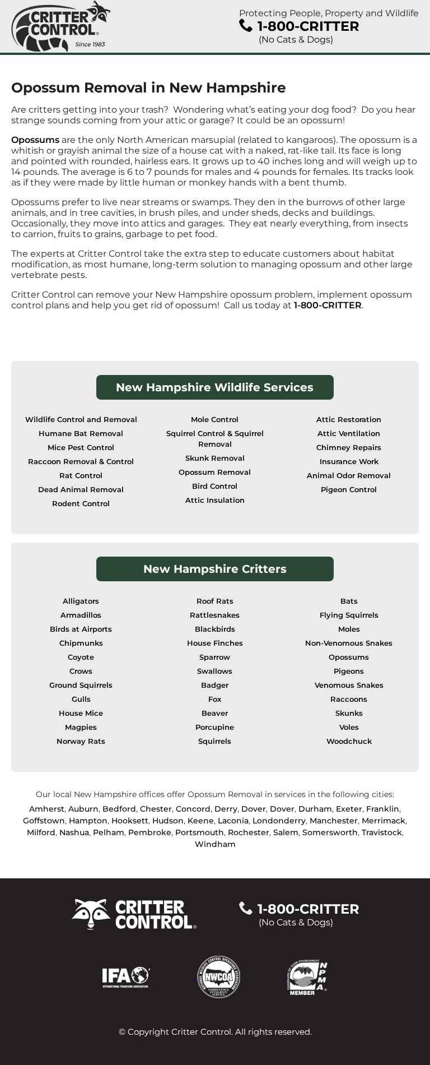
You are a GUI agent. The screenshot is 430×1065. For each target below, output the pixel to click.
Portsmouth (199, 832)
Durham (315, 809)
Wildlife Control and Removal (81, 419)
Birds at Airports (81, 629)
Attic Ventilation (348, 433)
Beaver (215, 713)
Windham (215, 844)
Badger (214, 685)
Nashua (74, 832)
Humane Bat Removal (81, 433)
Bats (349, 601)
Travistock (382, 832)
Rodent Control (81, 503)
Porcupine (214, 727)
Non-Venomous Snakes (348, 643)
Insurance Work (349, 461)
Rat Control (80, 475)
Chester (156, 809)
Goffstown (44, 821)
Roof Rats (215, 601)
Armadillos (80, 615)
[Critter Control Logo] (61, 26)
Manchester (334, 821)
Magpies (81, 727)
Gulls (81, 699)
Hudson (168, 821)
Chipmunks (81, 643)
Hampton (88, 821)
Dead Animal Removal (81, 489)
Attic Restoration (348, 419)
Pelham (108, 832)
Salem (285, 832)
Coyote (81, 657)
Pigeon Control (349, 489)
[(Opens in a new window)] (149, 976)
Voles (349, 727)
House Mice (81, 713)
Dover (253, 809)
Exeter (349, 809)
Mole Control (215, 419)
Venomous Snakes (349, 685)
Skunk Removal (215, 458)
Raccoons (348, 699)
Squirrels (214, 741)
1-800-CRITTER (328, 305)
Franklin (382, 809)
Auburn (83, 809)
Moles (349, 629)
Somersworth (330, 832)
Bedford (119, 809)
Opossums (35, 140)
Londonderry (279, 821)
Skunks (349, 713)
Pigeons (349, 671)
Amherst (46, 809)
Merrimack (383, 821)
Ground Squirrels (81, 685)
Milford (41, 832)
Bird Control (214, 486)
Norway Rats (81, 741)
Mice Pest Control (81, 447)
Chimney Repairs (348, 447)
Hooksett (129, 821)
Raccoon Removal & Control (81, 461)
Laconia (233, 821)
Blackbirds (215, 629)
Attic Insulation (215, 500)
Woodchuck (349, 741)
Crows (80, 671)
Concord (193, 809)
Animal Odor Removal (349, 475)
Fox (214, 699)
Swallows (214, 671)
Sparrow (214, 657)
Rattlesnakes (215, 615)
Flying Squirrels (349, 615)
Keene (201, 821)
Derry (225, 809)
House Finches (215, 643)
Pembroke (149, 832)
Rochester (248, 832)
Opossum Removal (215, 472)
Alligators (81, 601)
